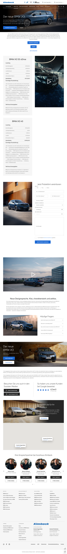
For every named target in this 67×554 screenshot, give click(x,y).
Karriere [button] (41, 6)
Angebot (21, 27)
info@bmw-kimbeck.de (38, 535)
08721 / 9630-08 (56, 477)
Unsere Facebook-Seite (12, 390)
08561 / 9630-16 (26, 477)
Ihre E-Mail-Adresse (40, 196)
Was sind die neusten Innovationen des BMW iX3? (50, 326)
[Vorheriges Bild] (3, 471)
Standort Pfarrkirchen (59, 2)
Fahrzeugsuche (8, 6)
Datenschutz (43, 544)
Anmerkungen (38, 226)
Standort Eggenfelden (47, 2)
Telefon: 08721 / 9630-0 (38, 534)
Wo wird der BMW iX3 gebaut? (46, 333)
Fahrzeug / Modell (40, 200)
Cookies (62, 544)
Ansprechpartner (8, 362)
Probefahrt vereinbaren (10, 27)
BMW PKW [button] (16, 6)
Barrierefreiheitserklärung (53, 544)
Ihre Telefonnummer (56, 196)
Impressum (33, 544)
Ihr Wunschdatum (39, 207)
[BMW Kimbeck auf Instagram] (63, 6)
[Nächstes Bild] (63, 471)
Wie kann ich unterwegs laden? (47, 323)
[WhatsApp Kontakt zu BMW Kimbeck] (58, 6)
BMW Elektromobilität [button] (23, 6)
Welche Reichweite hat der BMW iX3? (48, 320)
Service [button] (37, 6)
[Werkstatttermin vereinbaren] (64, 551)
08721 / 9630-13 (41, 477)
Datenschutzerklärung (48, 237)
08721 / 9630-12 (11, 477)
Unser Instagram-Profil (13, 394)
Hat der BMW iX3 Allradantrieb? (47, 330)
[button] (49, 82)
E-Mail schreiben (11, 480)
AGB (38, 544)
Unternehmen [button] (47, 6)
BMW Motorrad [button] (32, 6)
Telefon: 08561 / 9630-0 (54, 534)
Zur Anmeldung (44, 418)
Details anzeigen (18, 446)
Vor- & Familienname (40, 191)
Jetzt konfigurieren (33, 50)
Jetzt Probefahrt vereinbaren (42, 242)
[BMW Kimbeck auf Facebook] (6, 544)
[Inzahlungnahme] (64, 548)
